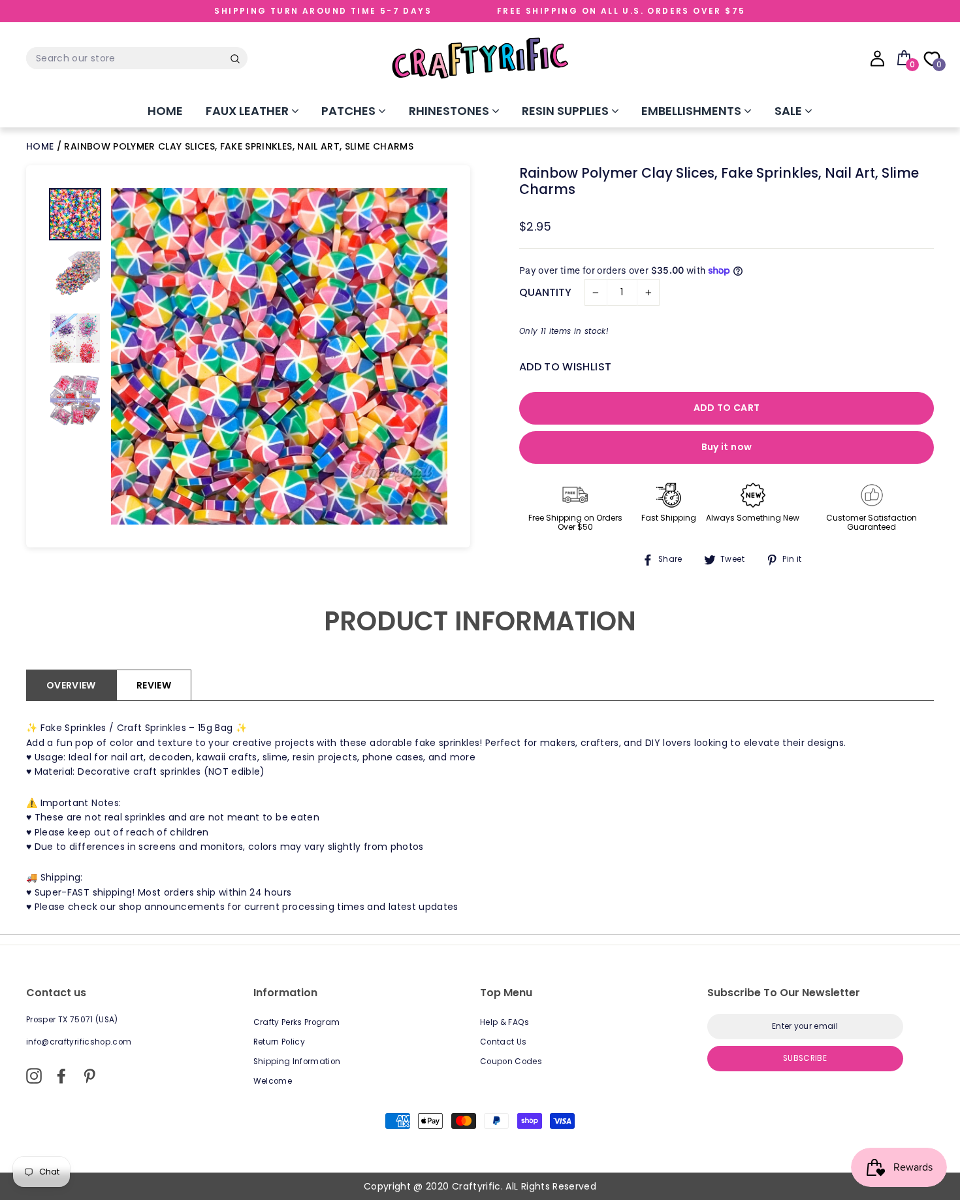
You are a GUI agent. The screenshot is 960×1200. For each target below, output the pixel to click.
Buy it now (726, 446)
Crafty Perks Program (296, 1022)
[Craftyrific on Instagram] (34, 1076)
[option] (279, 356)
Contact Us (503, 1042)
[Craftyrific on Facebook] (61, 1076)
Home (165, 111)
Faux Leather (248, 111)
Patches (349, 111)
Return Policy (279, 1042)
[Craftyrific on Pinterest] (89, 1076)
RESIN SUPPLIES (566, 111)
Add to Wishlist (565, 366)
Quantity (545, 292)
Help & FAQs (505, 1022)
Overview (71, 685)
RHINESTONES (450, 111)
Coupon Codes (511, 1061)
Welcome (272, 1081)
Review (153, 685)
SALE (790, 111)
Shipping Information (297, 1061)
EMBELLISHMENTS (692, 111)
